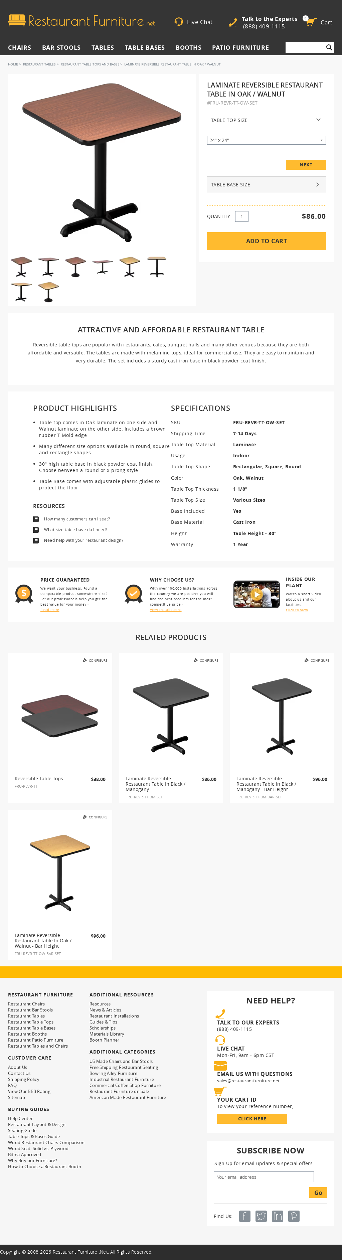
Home (13, 64)
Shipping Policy (23, 1079)
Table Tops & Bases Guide (34, 1136)
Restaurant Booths (27, 1034)
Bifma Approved (24, 1154)
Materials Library (107, 1034)
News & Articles (105, 1010)
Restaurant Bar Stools (30, 1010)
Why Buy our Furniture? (32, 1160)
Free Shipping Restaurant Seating (124, 1067)
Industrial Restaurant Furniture (122, 1079)
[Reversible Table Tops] (60, 716)
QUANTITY (218, 216)
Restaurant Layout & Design (37, 1124)
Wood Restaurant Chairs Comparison (46, 1142)
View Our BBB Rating (29, 1091)
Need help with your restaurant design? (83, 540)
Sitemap (16, 1097)
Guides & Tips (103, 1022)
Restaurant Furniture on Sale (119, 1091)
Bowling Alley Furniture (113, 1073)
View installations (166, 610)
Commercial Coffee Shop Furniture (125, 1085)
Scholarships (103, 1028)
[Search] (329, 47)
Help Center (20, 1118)
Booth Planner (104, 1040)
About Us (17, 1067)
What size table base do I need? (76, 529)
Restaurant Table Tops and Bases (90, 64)
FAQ (12, 1085)
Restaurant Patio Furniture (35, 1040)
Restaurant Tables (39, 64)
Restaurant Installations (114, 1016)
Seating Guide (22, 1130)
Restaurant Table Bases (32, 1028)
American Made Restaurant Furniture (128, 1097)
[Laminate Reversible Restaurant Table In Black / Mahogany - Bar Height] (282, 716)
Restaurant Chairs (26, 1004)
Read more (49, 610)
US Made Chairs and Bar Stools (121, 1061)
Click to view (297, 610)
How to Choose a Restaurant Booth (44, 1166)
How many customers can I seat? (77, 518)
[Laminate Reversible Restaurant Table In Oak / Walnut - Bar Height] (60, 873)
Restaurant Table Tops (30, 1022)
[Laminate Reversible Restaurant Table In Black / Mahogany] (171, 716)
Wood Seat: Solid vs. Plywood (38, 1148)
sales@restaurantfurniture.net (248, 1081)
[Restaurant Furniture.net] (81, 20)
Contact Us (19, 1073)
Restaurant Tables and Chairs (38, 1046)
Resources (100, 1004)
